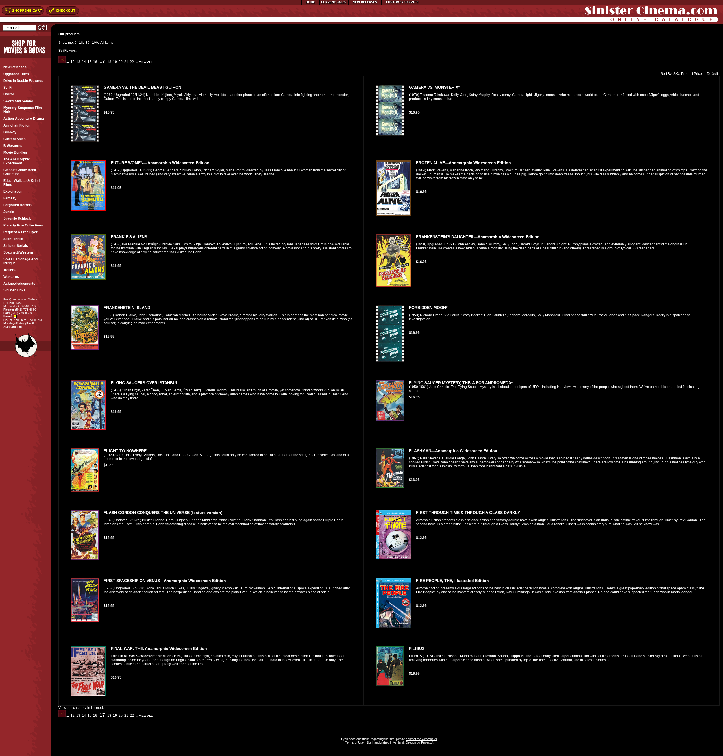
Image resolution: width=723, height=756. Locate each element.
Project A (426, 742)
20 (120, 62)
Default (712, 74)
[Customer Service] (402, 4)
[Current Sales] (333, 4)
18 (81, 43)
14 (84, 62)
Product (687, 74)
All (102, 43)
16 (95, 62)
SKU (676, 74)
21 (126, 62)
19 (115, 62)
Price (698, 74)
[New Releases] (365, 4)
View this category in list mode (81, 708)
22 (132, 62)
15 (89, 62)
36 (88, 43)
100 (95, 43)
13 (78, 62)
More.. (73, 50)
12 (72, 62)
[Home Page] (310, 4)
